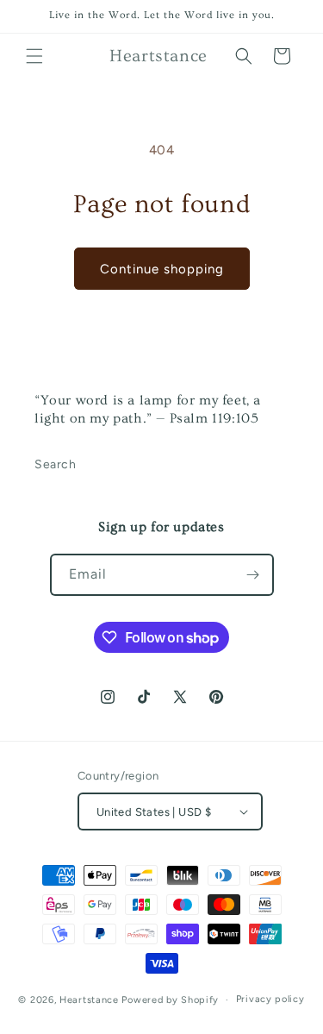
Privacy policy (270, 999)
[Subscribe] (253, 575)
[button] (34, 56)
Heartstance (90, 1000)
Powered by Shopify (170, 1000)
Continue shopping (162, 269)
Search (55, 464)
